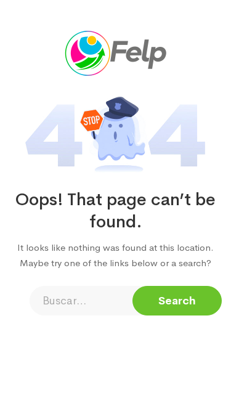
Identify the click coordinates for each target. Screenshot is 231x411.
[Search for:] (115, 300)
